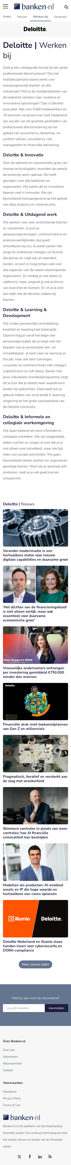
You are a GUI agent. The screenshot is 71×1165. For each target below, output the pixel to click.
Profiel (7, 17)
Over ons (9, 1050)
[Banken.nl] (41, 4)
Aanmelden (56, 1008)
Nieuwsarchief (12, 1063)
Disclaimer (10, 1092)
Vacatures (60, 17)
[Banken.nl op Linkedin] (40, 1157)
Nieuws (22, 17)
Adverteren (10, 1057)
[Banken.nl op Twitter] (19, 1157)
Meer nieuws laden (35, 964)
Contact (8, 1070)
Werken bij (40, 17)
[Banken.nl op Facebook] (30, 1157)
